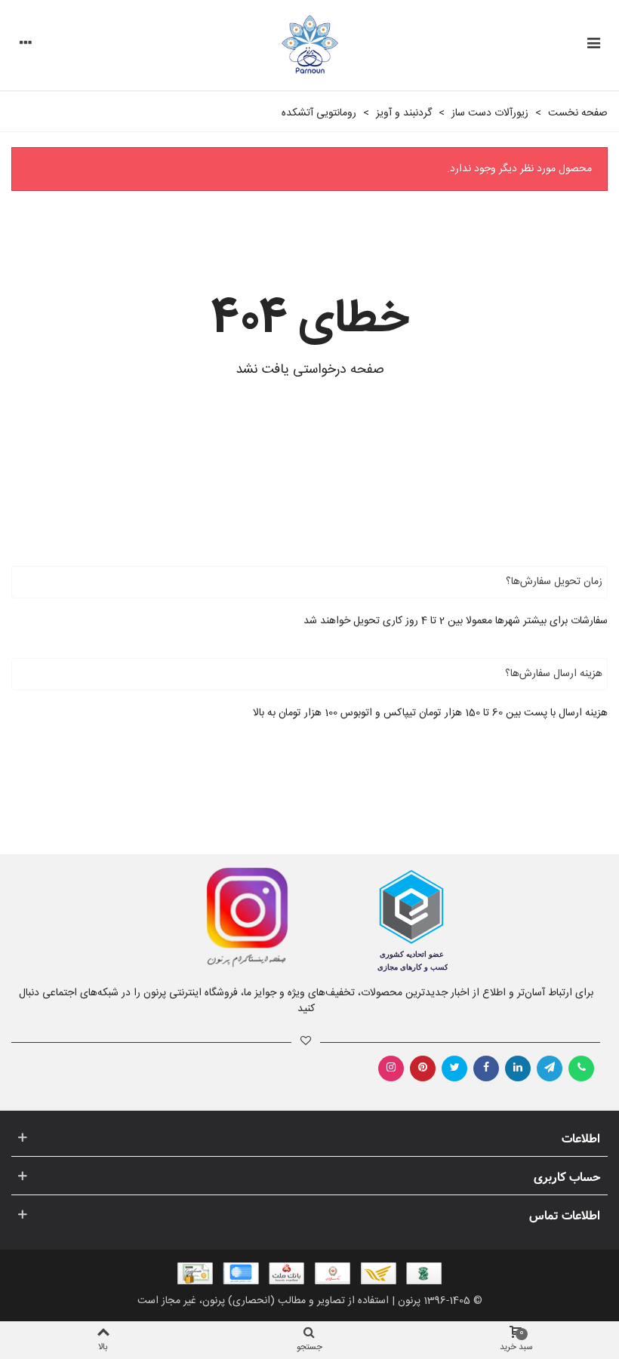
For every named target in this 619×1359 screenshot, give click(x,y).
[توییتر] (454, 1068)
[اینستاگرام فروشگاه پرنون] (152, 917)
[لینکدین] (518, 1068)
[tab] (309, 582)
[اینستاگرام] (391, 1068)
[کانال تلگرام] (549, 1068)
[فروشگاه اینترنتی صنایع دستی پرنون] (310, 45)
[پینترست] (423, 1068)
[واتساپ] (581, 1068)
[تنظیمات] (25, 45)
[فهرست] (593, 45)
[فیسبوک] (486, 1068)
